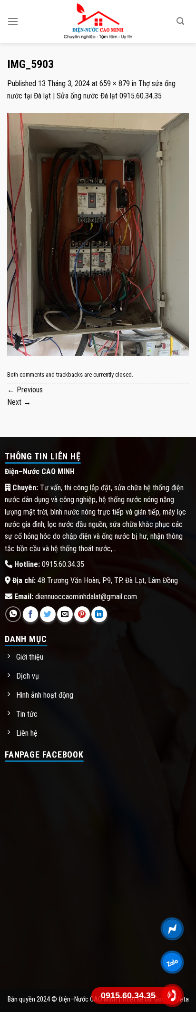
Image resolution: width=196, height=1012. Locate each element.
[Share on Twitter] (48, 614)
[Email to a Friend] (65, 614)
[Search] (180, 21)
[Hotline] (172, 995)
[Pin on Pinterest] (82, 614)
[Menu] (13, 21)
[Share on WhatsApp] (13, 614)
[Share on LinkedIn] (99, 614)
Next (19, 402)
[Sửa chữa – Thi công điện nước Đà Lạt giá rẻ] (98, 21)
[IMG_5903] (98, 233)
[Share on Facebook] (31, 614)
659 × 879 (114, 83)
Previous (25, 389)
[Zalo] (172, 962)
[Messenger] (172, 928)
